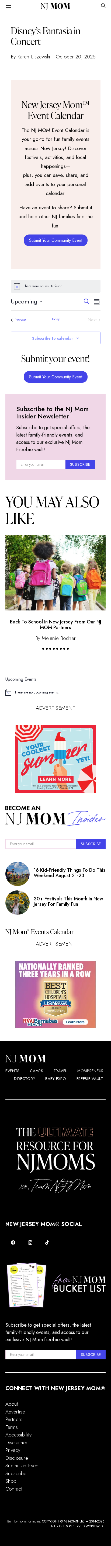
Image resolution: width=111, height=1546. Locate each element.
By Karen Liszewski (30, 56)
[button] (43, 648)
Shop (10, 1481)
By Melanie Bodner (55, 638)
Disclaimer (16, 1442)
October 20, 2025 (76, 56)
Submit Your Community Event (55, 240)
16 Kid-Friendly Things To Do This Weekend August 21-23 (69, 873)
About (11, 1404)
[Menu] (8, 5)
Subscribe (15, 1473)
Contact (13, 1488)
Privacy (12, 1450)
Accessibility (18, 1434)
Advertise (15, 1411)
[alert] (55, 286)
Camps (36, 1070)
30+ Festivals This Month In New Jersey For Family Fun (68, 901)
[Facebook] (13, 1242)
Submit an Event (22, 1465)
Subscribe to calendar (52, 338)
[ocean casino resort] (55, 759)
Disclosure (16, 1458)
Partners (13, 1419)
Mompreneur (90, 1070)
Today (55, 319)
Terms (11, 1427)
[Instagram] (30, 1242)
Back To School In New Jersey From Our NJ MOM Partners (55, 624)
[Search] (103, 6)
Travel (60, 1070)
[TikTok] (47, 1242)
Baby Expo (55, 1078)
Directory (24, 1078)
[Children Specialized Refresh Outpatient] (55, 994)
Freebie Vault (90, 1078)
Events (12, 1070)
